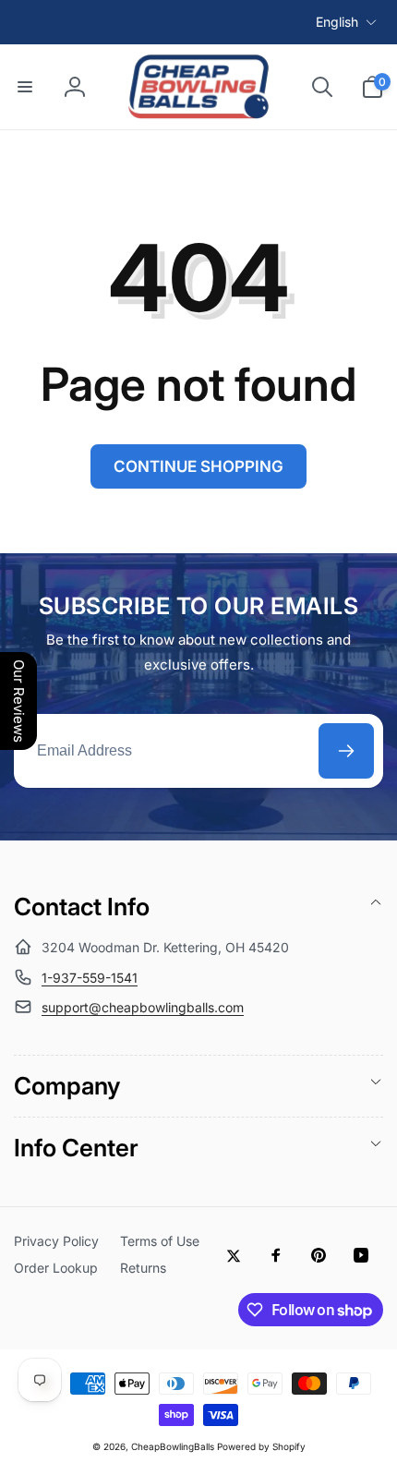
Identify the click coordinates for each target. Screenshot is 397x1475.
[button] (25, 86)
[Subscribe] (346, 751)
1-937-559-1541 (90, 977)
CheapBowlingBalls (172, 1446)
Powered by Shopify (261, 1446)
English (337, 22)
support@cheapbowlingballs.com (143, 1007)
